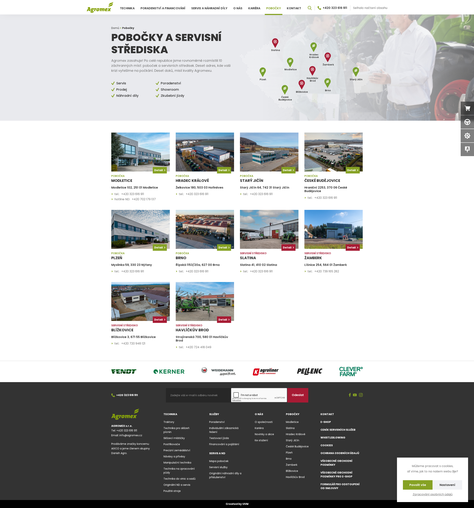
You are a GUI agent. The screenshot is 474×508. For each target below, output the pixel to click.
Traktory (168, 422)
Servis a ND (217, 453)
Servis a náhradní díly (209, 8)
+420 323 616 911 (335, 8)
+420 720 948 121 (133, 343)
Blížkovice (292, 471)
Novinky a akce (264, 434)
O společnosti (264, 422)
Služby (214, 414)
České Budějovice (297, 446)
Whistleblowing (333, 437)
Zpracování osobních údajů (433, 494)
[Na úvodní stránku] (100, 7)
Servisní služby (218, 467)
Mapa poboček (218, 461)
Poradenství (217, 422)
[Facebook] (350, 395)
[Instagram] (361, 395)
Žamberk (291, 465)
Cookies (327, 445)
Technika (127, 8)
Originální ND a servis (176, 485)
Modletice (292, 422)
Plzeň (289, 452)
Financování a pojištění (224, 444)
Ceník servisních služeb (338, 430)
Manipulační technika (177, 462)
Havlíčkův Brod (295, 477)
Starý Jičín (292, 440)
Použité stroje (172, 491)
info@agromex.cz (130, 435)
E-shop (326, 422)
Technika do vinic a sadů (179, 479)
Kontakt (294, 8)
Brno (289, 459)
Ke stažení (261, 440)
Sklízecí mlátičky (174, 438)
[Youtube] (355, 395)
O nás (237, 8)
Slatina (290, 428)
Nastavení (447, 485)
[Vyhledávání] (310, 8)
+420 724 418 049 (198, 347)
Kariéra (254, 8)
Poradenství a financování (163, 8)
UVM (245, 504)
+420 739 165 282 (326, 271)
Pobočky (273, 8)
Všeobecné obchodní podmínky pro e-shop (336, 474)
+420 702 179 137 (144, 199)
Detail (158, 170)
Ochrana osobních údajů (340, 453)
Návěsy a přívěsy (174, 456)
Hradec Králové (295, 434)
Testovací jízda (219, 438)
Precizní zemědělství (176, 450)
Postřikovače (171, 444)
